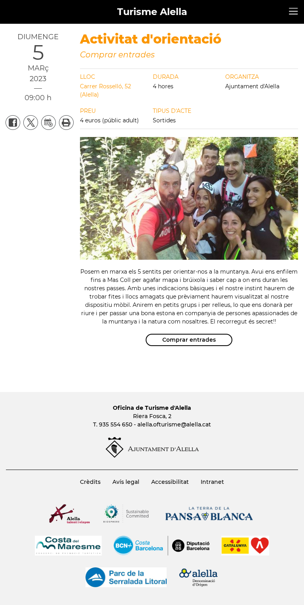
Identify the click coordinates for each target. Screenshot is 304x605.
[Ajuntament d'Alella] (152, 455)
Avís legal (125, 481)
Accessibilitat (170, 481)
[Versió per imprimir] (65, 122)
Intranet (212, 481)
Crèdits (90, 481)
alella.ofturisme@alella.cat (174, 424)
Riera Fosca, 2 (152, 416)
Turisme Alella (152, 11)
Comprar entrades (117, 54)
